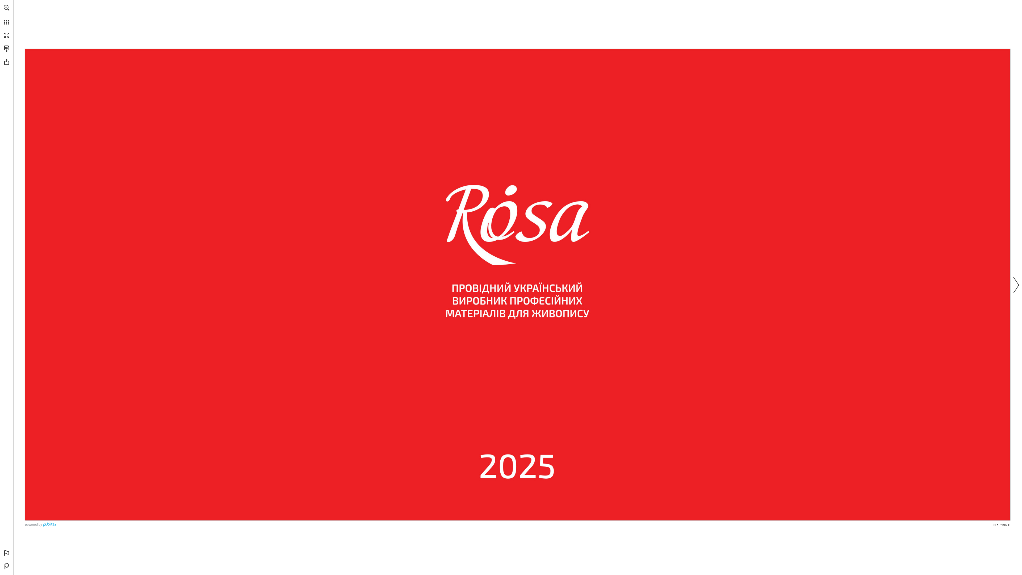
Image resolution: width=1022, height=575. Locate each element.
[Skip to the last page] (1009, 525)
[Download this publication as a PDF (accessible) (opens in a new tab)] (6, 48)
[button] (6, 7)
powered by (33, 524)
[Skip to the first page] (995, 525)
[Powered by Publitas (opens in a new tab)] (6, 566)
